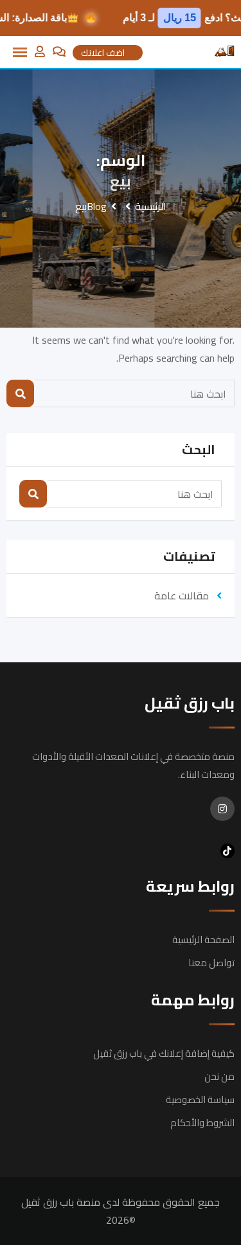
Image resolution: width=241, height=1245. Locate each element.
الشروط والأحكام (202, 1122)
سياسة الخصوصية (200, 1099)
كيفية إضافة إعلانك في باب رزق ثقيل (164, 1053)
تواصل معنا (211, 962)
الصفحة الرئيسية (203, 939)
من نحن (219, 1076)
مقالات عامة (181, 595)
